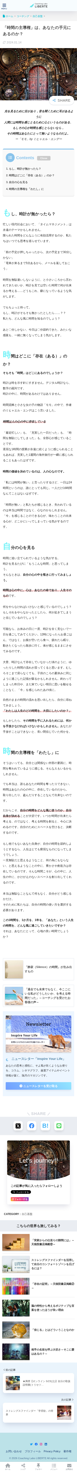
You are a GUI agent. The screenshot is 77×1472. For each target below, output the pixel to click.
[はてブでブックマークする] (45, 1125)
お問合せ (69, 1469)
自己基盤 (27, 1214)
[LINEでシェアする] (59, 1125)
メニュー (53, 1469)
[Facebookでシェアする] (31, 1125)
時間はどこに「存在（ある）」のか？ (32, 175)
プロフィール (33, 1451)
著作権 (67, 1451)
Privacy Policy (52, 1451)
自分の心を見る (18, 182)
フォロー (38, 1469)
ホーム (7, 1469)
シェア (23, 1469)
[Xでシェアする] (18, 1125)
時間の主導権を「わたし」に (26, 188)
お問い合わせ (14, 1451)
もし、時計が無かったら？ (25, 168)
